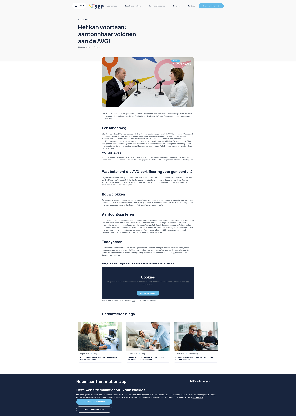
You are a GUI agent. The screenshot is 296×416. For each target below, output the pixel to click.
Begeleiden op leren (133, 6)
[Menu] (79, 6)
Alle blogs (85, 20)
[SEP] (96, 6)
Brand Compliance (145, 114)
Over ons (176, 6)
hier (133, 300)
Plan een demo (209, 6)
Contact (191, 6)
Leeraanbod (112, 6)
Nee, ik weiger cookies (94, 409)
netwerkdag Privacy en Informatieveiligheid (121, 252)
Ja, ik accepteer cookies (94, 401)
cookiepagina (198, 397)
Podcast (97, 47)
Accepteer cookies (148, 293)
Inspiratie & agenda (157, 6)
